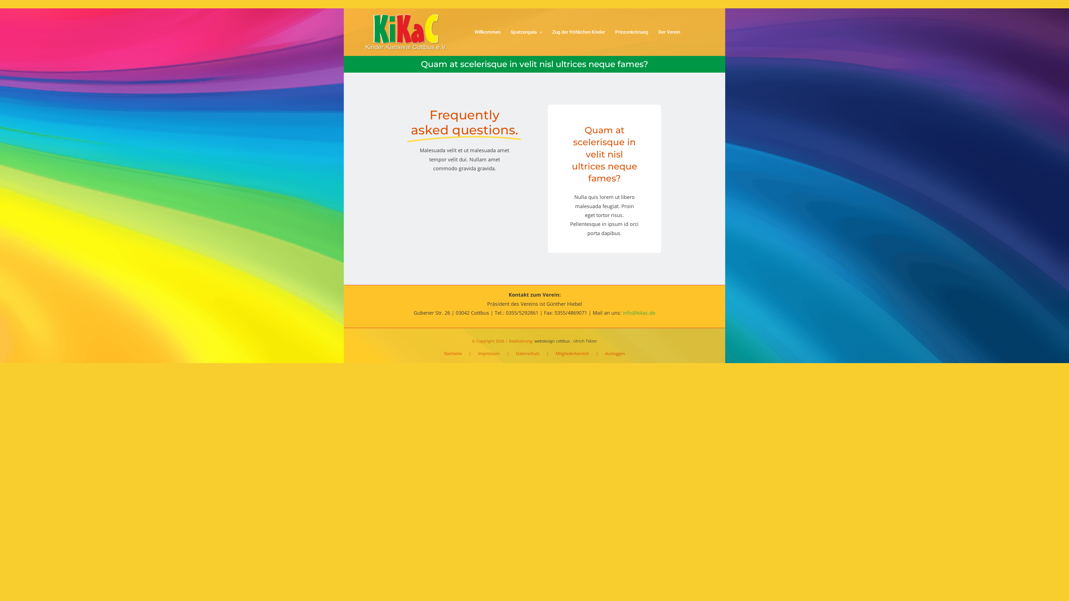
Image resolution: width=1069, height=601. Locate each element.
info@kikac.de (639, 312)
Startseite (453, 353)
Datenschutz (528, 353)
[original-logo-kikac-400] (406, 16)
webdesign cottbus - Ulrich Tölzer (565, 341)
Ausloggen (615, 353)
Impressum (489, 353)
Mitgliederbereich (572, 353)
